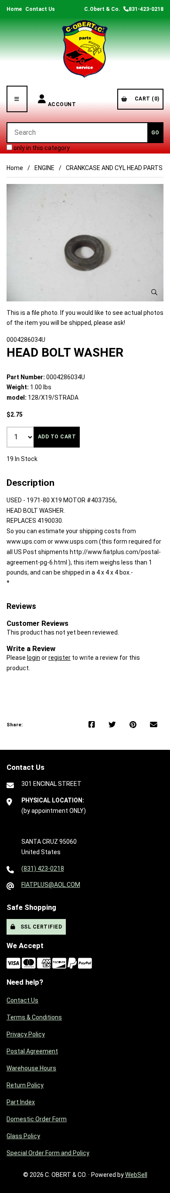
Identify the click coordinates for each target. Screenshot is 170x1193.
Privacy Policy (26, 1034)
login (33, 657)
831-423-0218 (146, 9)
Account (62, 98)
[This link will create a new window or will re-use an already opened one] (91, 725)
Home (14, 9)
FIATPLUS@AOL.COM (50, 884)
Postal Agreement (32, 1051)
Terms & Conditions (34, 1017)
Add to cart (57, 437)
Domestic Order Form (37, 1119)
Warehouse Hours (31, 1068)
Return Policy (25, 1085)
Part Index (21, 1102)
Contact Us (40, 9)
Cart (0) (146, 99)
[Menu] (17, 99)
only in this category (41, 147)
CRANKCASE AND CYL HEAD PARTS (114, 167)
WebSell (136, 1174)
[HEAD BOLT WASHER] (85, 242)
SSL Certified (39, 927)
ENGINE (44, 167)
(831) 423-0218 (42, 868)
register (59, 657)
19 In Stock (22, 458)
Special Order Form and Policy (48, 1153)
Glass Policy (23, 1136)
